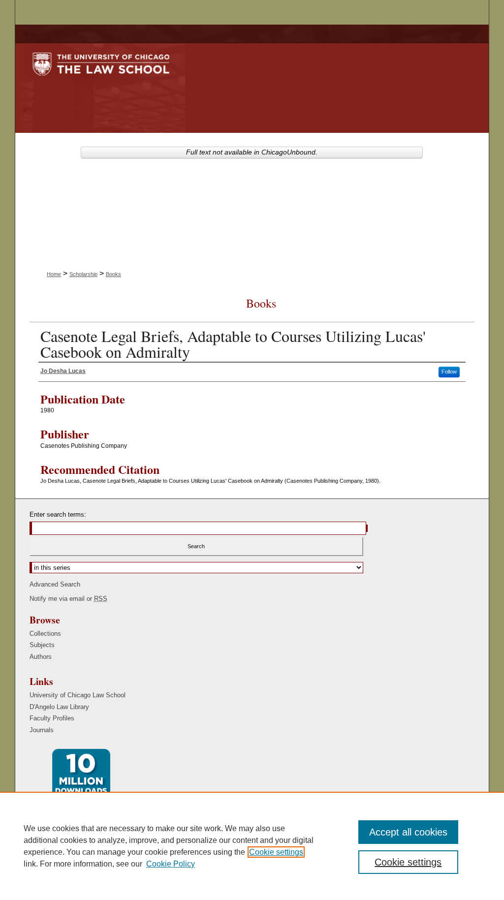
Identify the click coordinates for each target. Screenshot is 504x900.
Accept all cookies (408, 832)
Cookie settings (276, 852)
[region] (252, 846)
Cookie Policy (170, 864)
